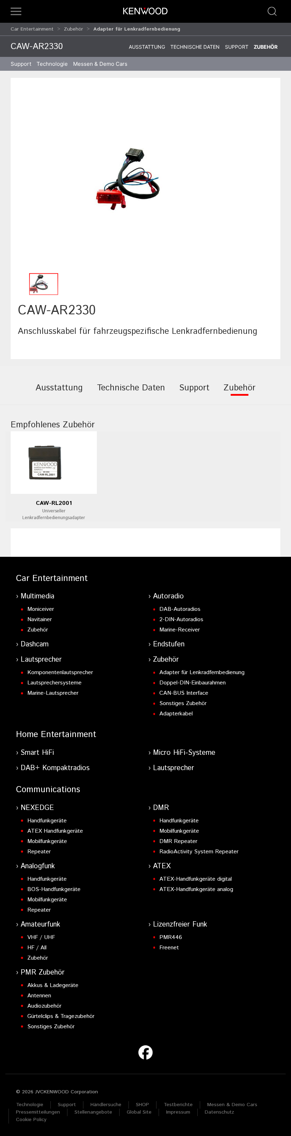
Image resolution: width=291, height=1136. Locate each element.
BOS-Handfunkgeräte (54, 889)
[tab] (59, 392)
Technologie (29, 1104)
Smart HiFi (37, 753)
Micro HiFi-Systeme (184, 753)
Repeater (39, 852)
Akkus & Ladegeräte (52, 985)
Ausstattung (147, 47)
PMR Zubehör (43, 972)
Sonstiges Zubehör (183, 703)
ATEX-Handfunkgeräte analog (196, 889)
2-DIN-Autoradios (181, 619)
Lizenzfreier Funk (180, 924)
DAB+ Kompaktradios (55, 768)
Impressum (178, 1112)
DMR (161, 808)
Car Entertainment (32, 29)
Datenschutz (219, 1112)
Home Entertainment (56, 735)
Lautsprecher (41, 660)
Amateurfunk (40, 924)
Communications (48, 790)
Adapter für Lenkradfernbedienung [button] (136, 29)
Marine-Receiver (179, 630)
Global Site (139, 1112)
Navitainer (39, 619)
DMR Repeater (178, 841)
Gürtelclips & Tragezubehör (60, 1016)
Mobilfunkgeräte (47, 841)
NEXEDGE (37, 808)
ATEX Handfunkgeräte (55, 831)
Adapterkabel (176, 714)
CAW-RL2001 (54, 503)
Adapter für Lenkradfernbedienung (202, 672)
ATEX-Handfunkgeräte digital (195, 879)
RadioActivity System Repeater (198, 852)
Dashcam (35, 644)
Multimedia (37, 596)
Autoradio (168, 596)
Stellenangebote (93, 1112)
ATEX (162, 866)
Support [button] (21, 63)
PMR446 (170, 937)
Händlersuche (105, 1104)
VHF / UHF (41, 937)
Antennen (39, 996)
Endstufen (169, 644)
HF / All (36, 948)
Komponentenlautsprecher (60, 672)
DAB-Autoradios (180, 609)
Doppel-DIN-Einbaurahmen (192, 683)
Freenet (169, 948)
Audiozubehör (44, 1006)
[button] (16, 11)
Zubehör (73, 29)
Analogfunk (38, 866)
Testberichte (178, 1104)
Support (236, 47)
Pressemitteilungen (38, 1112)
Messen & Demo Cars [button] (100, 63)
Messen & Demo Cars (232, 1104)
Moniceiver (40, 609)
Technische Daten (195, 47)
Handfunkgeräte (47, 821)
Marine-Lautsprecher (52, 693)
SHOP (142, 1104)
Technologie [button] (52, 63)
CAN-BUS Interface (183, 693)
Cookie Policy (31, 1119)
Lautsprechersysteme (54, 683)
